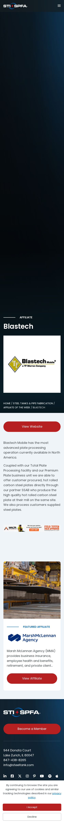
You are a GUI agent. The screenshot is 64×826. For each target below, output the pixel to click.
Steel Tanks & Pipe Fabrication (33, 403)
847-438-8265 (14, 760)
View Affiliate (32, 678)
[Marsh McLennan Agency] (32, 638)
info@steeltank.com (18, 765)
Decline (32, 816)
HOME (6, 403)
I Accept (32, 807)
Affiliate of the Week (16, 407)
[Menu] (58, 5)
